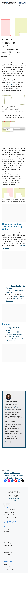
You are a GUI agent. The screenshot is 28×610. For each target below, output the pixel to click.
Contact (6, 564)
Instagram (13, 442)
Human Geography (8, 545)
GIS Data (4, 56)
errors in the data (8, 84)
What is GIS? (7, 529)
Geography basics (8, 552)
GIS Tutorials (7, 531)
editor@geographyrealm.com (11, 517)
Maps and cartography (9, 554)
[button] (20, 6)
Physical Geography (9, 543)
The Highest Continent (12, 473)
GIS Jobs (6, 534)
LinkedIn (7, 442)
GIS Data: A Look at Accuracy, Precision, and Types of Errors (14, 338)
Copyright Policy (8, 566)
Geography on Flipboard (10, 569)
